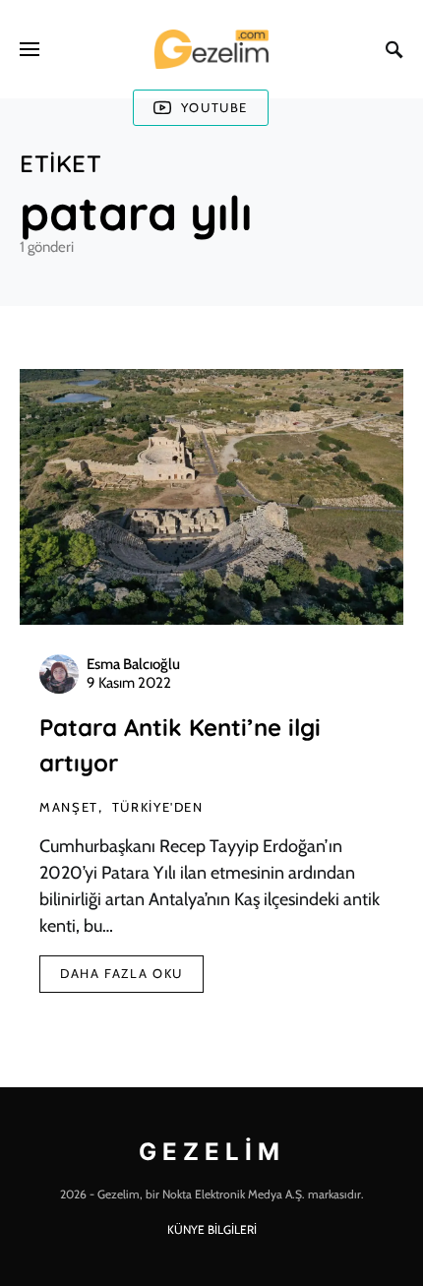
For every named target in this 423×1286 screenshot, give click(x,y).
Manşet (68, 807)
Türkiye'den (158, 807)
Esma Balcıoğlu (133, 664)
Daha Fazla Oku (121, 973)
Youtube (214, 107)
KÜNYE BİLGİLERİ (212, 1229)
